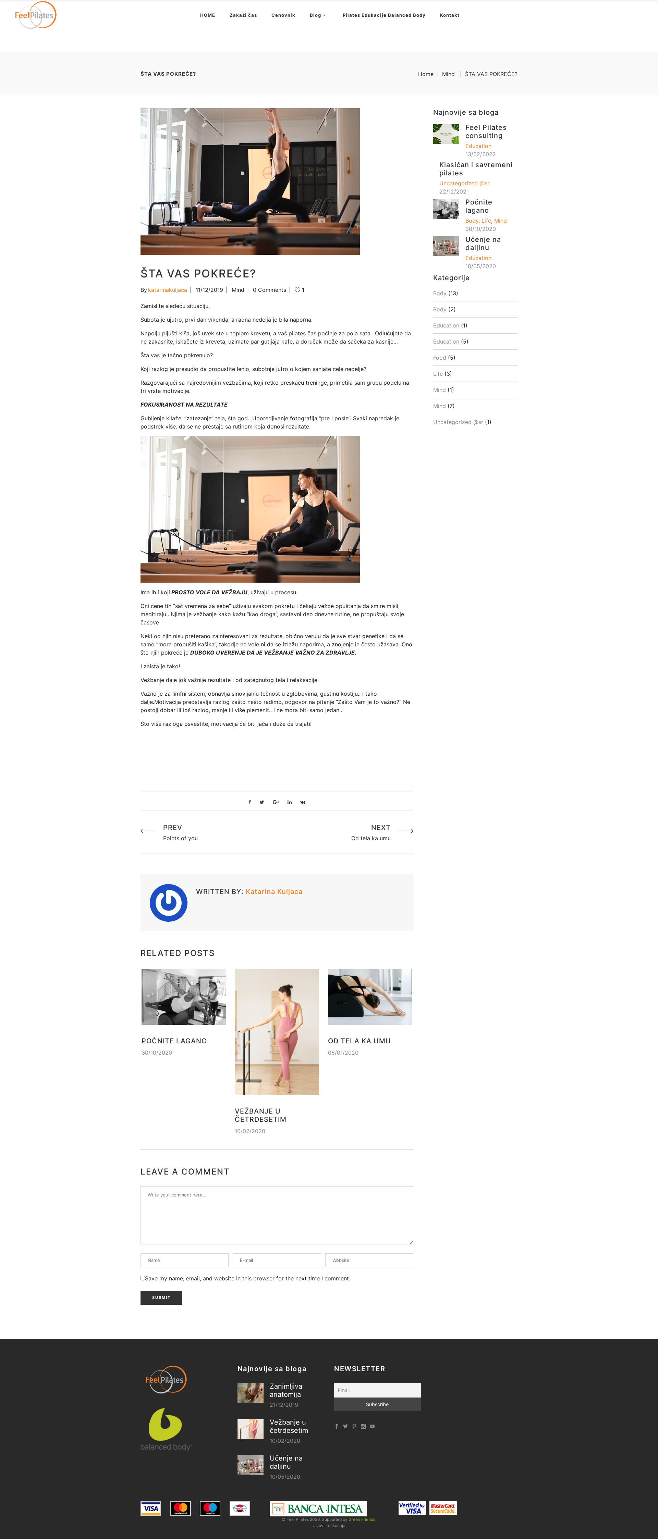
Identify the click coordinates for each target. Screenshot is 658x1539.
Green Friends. (362, 1519)
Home (426, 74)
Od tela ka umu (359, 1041)
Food (439, 357)
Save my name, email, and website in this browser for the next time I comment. (247, 1278)
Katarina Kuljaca (274, 892)
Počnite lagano (174, 1041)
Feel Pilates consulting (486, 131)
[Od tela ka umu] (370, 997)
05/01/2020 (343, 1052)
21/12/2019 (284, 1404)
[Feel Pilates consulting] (446, 133)
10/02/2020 (250, 1131)
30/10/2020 (157, 1052)
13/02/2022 (480, 154)
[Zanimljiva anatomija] (250, 1393)
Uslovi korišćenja (329, 1525)
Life (486, 220)
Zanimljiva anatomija (286, 1390)
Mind (448, 74)
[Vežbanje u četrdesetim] (277, 1032)
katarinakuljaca (167, 289)
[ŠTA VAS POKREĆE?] (168, 903)
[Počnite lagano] (184, 997)
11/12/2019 (209, 289)
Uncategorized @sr (464, 183)
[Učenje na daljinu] (446, 245)
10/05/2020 (480, 266)
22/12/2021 (454, 191)
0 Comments (269, 289)
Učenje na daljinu (483, 243)
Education (478, 145)
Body (471, 220)
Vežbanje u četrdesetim (261, 1115)
